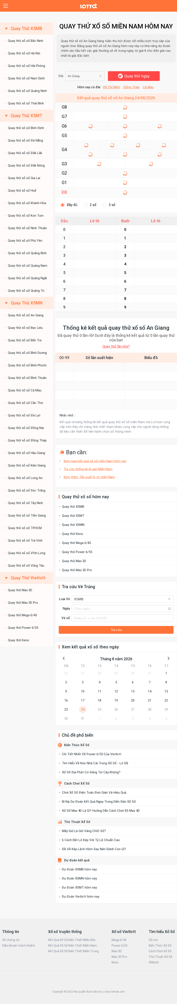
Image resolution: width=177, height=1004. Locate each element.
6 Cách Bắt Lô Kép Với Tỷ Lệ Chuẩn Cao (91, 840)
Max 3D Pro (119, 956)
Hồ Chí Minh (111, 87)
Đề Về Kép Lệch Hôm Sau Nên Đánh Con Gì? (94, 849)
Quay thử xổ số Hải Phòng (26, 66)
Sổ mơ (153, 940)
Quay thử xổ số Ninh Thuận (27, 228)
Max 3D (117, 951)
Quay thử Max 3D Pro (23, 603)
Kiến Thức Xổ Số (76, 745)
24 (82, 709)
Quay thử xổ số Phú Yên (25, 241)
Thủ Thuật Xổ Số (77, 822)
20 (132, 700)
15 (166, 691)
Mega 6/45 (119, 940)
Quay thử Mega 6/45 (22, 615)
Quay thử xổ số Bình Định (26, 128)
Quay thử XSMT (73, 516)
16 (66, 700)
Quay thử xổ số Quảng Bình (27, 253)
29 (116, 673)
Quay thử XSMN (73, 525)
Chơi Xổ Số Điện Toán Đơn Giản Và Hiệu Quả (94, 792)
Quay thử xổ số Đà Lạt (24, 415)
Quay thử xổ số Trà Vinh (25, 540)
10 (82, 691)
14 (149, 691)
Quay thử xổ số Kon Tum (26, 216)
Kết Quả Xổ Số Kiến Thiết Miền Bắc (72, 940)
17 (82, 700)
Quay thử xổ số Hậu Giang (26, 453)
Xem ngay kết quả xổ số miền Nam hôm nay (94, 461)
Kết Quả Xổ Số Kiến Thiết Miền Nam (72, 945)
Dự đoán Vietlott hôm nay (80, 896)
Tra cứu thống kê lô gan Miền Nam (87, 469)
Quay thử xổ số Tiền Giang (27, 515)
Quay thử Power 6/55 (23, 628)
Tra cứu (116, 630)
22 (166, 700)
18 (99, 700)
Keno (115, 962)
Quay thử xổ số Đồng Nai (26, 428)
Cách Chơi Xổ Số (77, 783)
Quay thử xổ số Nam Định (26, 78)
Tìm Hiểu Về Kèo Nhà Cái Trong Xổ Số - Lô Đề (95, 763)
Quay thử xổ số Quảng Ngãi (27, 278)
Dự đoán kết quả (77, 860)
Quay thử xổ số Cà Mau (24, 390)
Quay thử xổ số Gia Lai (24, 178)
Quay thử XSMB (73, 507)
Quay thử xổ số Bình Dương (27, 353)
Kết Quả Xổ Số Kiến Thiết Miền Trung (73, 951)
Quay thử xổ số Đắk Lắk (25, 153)
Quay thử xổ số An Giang (25, 315)
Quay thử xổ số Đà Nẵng (25, 140)
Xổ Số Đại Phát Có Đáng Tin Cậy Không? (91, 772)
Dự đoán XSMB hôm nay (79, 869)
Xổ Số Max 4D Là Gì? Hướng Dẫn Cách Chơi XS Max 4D (101, 811)
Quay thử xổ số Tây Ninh (25, 503)
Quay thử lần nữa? (116, 346)
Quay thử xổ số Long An (25, 478)
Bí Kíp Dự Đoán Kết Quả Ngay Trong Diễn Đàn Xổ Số (99, 802)
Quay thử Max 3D (20, 590)
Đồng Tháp (131, 87)
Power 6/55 (120, 945)
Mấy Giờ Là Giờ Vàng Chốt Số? (84, 831)
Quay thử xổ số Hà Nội (24, 53)
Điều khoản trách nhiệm (18, 945)
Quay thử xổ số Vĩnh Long (26, 553)
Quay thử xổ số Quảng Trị (26, 291)
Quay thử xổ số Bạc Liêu (25, 328)
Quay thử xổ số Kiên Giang (27, 465)
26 (66, 673)
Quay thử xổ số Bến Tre (25, 340)
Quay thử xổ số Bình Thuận (27, 378)
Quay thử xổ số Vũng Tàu (26, 565)
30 (132, 673)
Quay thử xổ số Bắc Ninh (25, 41)
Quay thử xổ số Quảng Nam (27, 266)
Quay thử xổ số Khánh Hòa (27, 203)
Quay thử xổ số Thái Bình (26, 103)
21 (149, 700)
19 (116, 700)
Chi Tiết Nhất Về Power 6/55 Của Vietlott (91, 754)
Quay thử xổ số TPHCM (25, 528)
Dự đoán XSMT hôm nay (79, 887)
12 (116, 691)
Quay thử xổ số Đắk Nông (26, 165)
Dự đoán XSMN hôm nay (79, 878)
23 (66, 709)
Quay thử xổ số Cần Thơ (25, 403)
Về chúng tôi (10, 940)
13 (132, 691)
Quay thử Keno (18, 640)
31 (149, 673)
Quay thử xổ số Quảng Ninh (27, 91)
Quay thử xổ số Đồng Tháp (27, 440)
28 (99, 673)
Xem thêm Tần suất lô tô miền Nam (89, 477)
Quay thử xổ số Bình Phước (27, 365)
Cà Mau (148, 87)
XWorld (153, 962)
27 (82, 673)
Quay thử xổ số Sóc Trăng (26, 490)
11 (99, 691)
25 (99, 709)
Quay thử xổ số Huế (22, 190)
